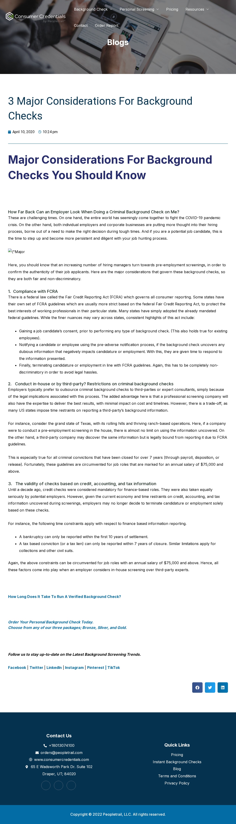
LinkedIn (54, 667)
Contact (81, 25)
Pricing (172, 9)
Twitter (37, 667)
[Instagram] (58, 785)
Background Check (91, 9)
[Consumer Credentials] (36, 17)
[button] (197, 687)
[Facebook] (45, 785)
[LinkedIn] (71, 785)
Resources (195, 9)
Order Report (106, 25)
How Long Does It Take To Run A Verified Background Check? (64, 596)
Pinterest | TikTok (103, 667)
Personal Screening (137, 9)
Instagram (74, 667)
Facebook (17, 667)
